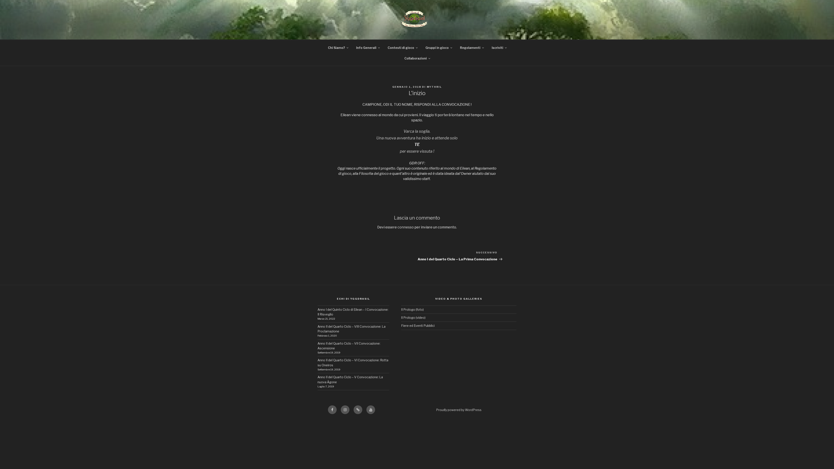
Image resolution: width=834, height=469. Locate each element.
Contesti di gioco (401, 48)
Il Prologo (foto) (412, 309)
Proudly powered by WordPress (459, 410)
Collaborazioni (415, 58)
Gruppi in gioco (437, 48)
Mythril (434, 86)
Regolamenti (470, 48)
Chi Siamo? (336, 48)
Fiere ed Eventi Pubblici (418, 325)
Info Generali (366, 48)
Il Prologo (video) (413, 317)
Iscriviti (497, 48)
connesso (405, 227)
